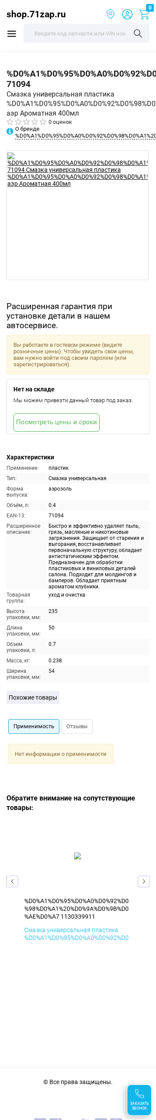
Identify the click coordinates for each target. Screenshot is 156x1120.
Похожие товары (33, 697)
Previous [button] (12, 881)
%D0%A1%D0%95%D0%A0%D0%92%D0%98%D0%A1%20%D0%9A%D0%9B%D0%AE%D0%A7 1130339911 (76, 908)
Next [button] (144, 881)
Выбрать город (110, 14)
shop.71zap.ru (36, 14)
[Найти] (138, 34)
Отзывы (77, 726)
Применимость (33, 726)
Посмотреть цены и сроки (56, 422)
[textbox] (86, 33)
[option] (77, 215)
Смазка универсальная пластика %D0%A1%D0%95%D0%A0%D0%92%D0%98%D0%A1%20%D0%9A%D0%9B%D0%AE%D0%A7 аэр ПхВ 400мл (76, 941)
